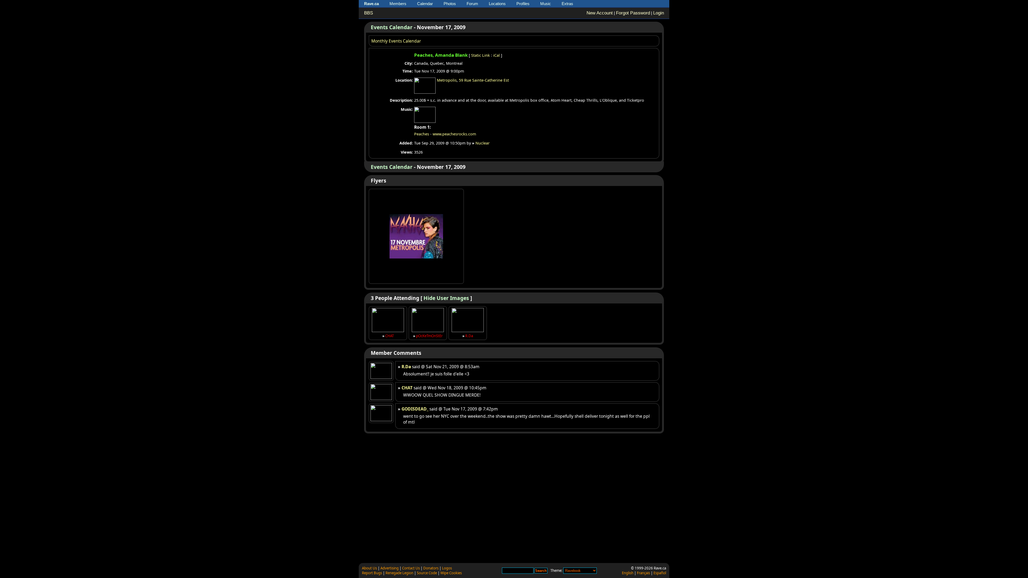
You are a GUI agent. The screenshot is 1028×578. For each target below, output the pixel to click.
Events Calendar (392, 27)
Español (659, 573)
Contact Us (411, 568)
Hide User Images (446, 298)
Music (545, 3)
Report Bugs (372, 573)
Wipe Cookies (451, 573)
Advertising (389, 568)
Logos (447, 568)
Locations (497, 3)
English (627, 573)
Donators (431, 568)
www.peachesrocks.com (454, 133)
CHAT (389, 335)
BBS (368, 13)
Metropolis (447, 80)
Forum (472, 3)
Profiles (523, 3)
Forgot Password (633, 13)
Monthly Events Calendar (396, 41)
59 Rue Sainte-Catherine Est (484, 80)
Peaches (421, 133)
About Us (369, 568)
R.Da (469, 335)
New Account (600, 13)
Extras (567, 3)
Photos (450, 3)
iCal (496, 55)
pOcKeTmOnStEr (429, 335)
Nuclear (482, 143)
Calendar (425, 3)
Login (658, 13)
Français (643, 573)
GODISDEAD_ (415, 409)
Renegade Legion (399, 573)
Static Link (480, 55)
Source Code (427, 573)
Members (398, 3)
